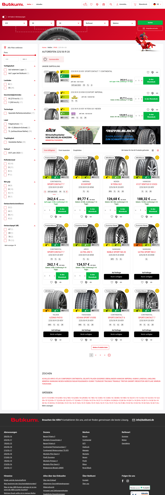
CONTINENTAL (77, 384)
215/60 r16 (8, 462)
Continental (86, 445)
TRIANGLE (116, 386)
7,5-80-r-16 (109, 403)
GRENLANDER (110, 384)
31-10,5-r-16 (98, 408)
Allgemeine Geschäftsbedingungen (56, 489)
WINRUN (157, 386)
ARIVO (52, 384)
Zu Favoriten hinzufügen (148, 74)
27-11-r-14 (102, 405)
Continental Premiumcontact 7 (54, 452)
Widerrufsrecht (48, 492)
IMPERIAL (128, 384)
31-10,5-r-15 (79, 408)
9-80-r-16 (126, 403)
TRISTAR (124, 386)
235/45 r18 (8, 459)
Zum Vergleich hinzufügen (152, 74)
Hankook (85, 452)
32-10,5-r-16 (148, 408)
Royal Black (86, 473)
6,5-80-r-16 (77, 403)
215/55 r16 (8, 469)
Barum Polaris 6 (49, 448)
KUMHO (136, 384)
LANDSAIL (143, 384)
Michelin (85, 459)
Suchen (150, 23)
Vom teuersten (64, 153)
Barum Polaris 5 (49, 441)
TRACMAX (108, 386)
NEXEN (61, 386)
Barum (84, 441)
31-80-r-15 (124, 408)
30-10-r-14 (154, 405)
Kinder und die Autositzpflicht (15, 485)
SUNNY (92, 386)
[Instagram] (128, 486)
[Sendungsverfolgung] (84, 4)
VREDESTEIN (139, 386)
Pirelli (84, 466)
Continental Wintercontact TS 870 (55, 455)
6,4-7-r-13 (45, 403)
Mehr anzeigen (10, 249)
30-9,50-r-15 (62, 408)
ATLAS (58, 384)
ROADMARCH (83, 386)
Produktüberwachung (157, 74)
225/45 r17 (8, 445)
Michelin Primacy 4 (50, 466)
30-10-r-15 (45, 408)
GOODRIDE (101, 384)
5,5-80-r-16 (61, 403)
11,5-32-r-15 (142, 403)
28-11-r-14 (132, 405)
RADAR (75, 386)
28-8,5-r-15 (117, 405)
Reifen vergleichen (97, 4)
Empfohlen (77, 153)
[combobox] (14, 23)
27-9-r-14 (95, 405)
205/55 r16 (8, 441)
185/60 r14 (8, 466)
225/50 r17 (8, 473)
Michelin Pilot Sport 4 (51, 459)
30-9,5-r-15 (53, 408)
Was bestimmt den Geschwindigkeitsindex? (20, 489)
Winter (124, 445)
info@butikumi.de (145, 425)
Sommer (125, 441)
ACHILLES (46, 384)
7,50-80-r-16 (118, 403)
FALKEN (93, 384)
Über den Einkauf (49, 485)
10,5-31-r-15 (133, 403)
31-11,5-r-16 (115, 408)
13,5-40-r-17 (79, 405)
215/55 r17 (8, 455)
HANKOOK (120, 384)
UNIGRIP (131, 386)
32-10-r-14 (131, 408)
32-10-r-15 (139, 408)
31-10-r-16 (70, 408)
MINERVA (45, 386)
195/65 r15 (8, 448)
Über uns (85, 489)
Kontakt (85, 485)
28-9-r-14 (109, 405)
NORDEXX (68, 386)
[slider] (4, 57)
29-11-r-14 (147, 405)
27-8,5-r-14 (87, 405)
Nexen (84, 462)
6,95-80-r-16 (86, 403)
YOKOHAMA (46, 389)
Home (44, 50)
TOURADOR (99, 386)
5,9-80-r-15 (53, 403)
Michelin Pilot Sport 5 (51, 469)
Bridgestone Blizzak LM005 (53, 473)
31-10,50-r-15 (88, 408)
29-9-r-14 (140, 405)
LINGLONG (151, 384)
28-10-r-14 (124, 405)
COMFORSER (66, 384)
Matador (85, 455)
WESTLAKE (149, 386)
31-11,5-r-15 (106, 408)
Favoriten (91, 4)
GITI (84, 448)
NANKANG (54, 386)
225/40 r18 (8, 452)
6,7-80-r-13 (69, 403)
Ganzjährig (126, 448)
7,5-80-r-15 (101, 403)
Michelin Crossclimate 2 (52, 445)
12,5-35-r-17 (52, 405)
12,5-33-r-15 (151, 403)
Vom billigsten (49, 153)
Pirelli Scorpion (49, 462)
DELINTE (86, 384)
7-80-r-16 (94, 403)
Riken (84, 469)
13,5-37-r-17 (70, 405)
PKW (55, 50)
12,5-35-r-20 (61, 405)
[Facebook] (123, 486)
